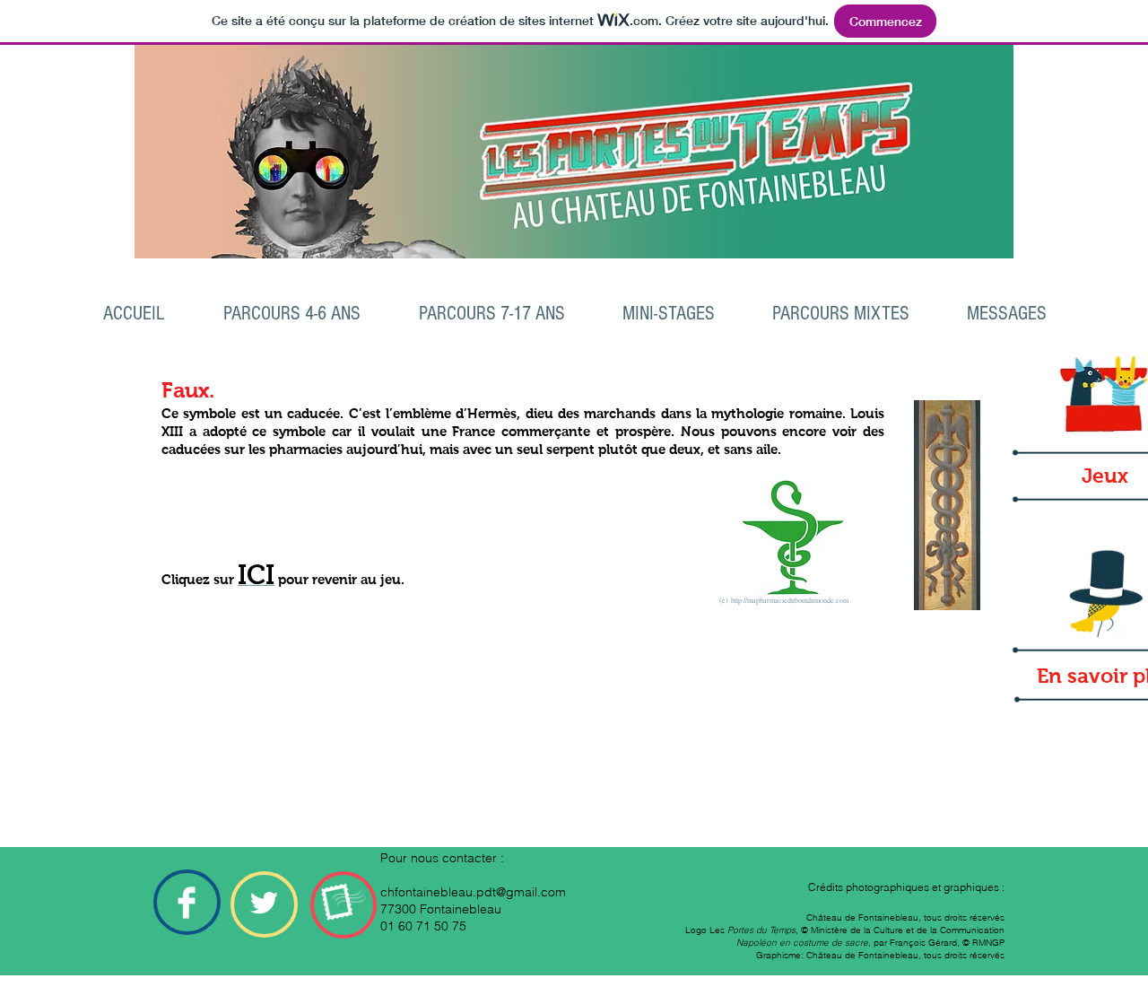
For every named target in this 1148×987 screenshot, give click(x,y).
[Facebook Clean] (186, 903)
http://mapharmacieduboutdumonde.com (789, 600)
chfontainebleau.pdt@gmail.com (473, 892)
